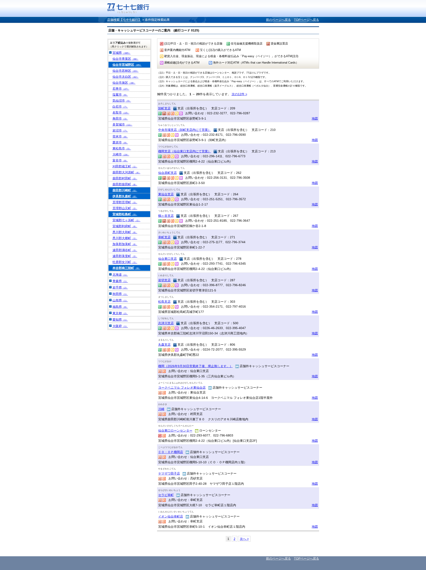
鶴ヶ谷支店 (166, 215)
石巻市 (120, 88)
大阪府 (120, 326)
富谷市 (120, 160)
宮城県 (121, 52)
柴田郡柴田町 (124, 184)
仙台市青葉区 (125, 58)
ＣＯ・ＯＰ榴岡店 (170, 452)
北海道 (120, 274)
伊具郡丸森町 (124, 196)
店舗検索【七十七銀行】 (124, 19)
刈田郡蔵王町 (124, 166)
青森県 (120, 281)
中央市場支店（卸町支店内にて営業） (184, 130)
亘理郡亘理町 (124, 202)
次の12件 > (239, 94)
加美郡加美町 (124, 244)
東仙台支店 (166, 194)
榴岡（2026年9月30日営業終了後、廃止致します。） (195, 366)
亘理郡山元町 (124, 208)
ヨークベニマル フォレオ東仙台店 (182, 387)
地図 (315, 118)
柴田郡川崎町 (124, 190)
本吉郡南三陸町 (126, 268)
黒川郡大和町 (124, 232)
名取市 (120, 112)
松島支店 (164, 301)
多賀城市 (122, 124)
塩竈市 (120, 94)
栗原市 (120, 142)
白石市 (120, 106)
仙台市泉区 (124, 82)
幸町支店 (164, 237)
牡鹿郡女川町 (124, 262)
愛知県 (120, 319)
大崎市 (120, 154)
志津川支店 (166, 323)
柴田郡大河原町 (126, 172)
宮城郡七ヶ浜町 (126, 220)
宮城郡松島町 (124, 214)
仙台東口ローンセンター (175, 430)
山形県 (120, 300)
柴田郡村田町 (124, 178)
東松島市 (121, 148)
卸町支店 (164, 108)
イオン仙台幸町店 (170, 516)
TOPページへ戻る (306, 19)
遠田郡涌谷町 (124, 250)
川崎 (161, 409)
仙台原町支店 (167, 172)
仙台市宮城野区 (127, 64)
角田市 (120, 118)
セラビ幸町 (166, 495)
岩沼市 (120, 130)
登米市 (120, 136)
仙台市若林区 (125, 70)
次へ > (244, 539)
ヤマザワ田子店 (169, 473)
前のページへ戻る (278, 19)
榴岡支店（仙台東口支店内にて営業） (184, 151)
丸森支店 (164, 344)
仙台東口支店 (167, 258)
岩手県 (120, 287)
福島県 (120, 306)
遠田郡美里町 (124, 256)
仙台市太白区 (125, 76)
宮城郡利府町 (124, 226)
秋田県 (120, 294)
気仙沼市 (121, 100)
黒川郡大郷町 (124, 238)
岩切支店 (164, 280)
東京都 (120, 313)
